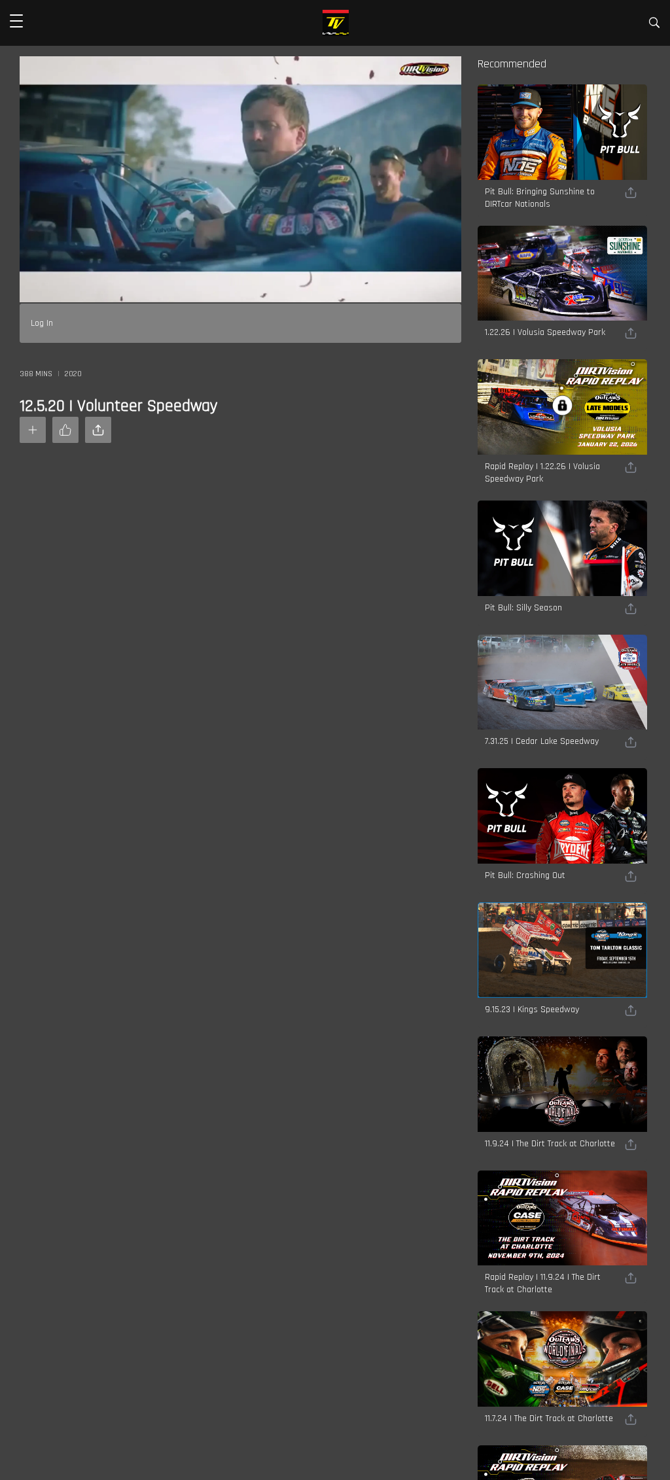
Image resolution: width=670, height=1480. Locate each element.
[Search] (654, 25)
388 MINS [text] (36, 374)
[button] (16, 22)
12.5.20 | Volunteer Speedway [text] (119, 406)
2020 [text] (73, 374)
